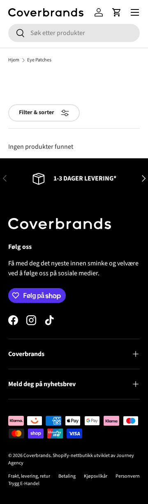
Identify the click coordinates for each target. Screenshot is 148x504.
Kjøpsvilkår (95, 476)
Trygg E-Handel (23, 483)
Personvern (128, 476)
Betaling (67, 476)
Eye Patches (39, 60)
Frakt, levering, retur (29, 476)
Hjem (13, 60)
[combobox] (74, 33)
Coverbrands (37, 455)
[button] (117, 12)
